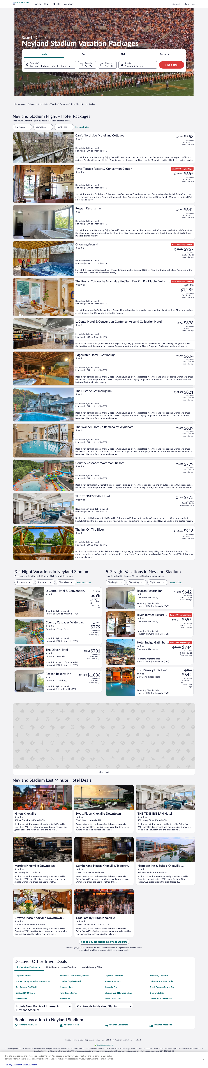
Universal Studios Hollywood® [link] (74, 976)
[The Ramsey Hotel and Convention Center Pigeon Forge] (164, 681)
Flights (56, 4)
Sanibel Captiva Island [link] (70, 981)
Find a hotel (171, 65)
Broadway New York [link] (159, 976)
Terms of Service (30, 1065)
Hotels (37, 4)
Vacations (69, 4)
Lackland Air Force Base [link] (161, 999)
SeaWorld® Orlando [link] (25, 993)
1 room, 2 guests (134, 66)
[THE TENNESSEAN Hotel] (134, 508)
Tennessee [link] (64, 104)
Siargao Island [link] (66, 987)
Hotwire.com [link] (19, 104)
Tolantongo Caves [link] (68, 993)
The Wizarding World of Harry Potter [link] (33, 981)
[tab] (44, 54)
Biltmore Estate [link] (157, 993)
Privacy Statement (14, 1065)
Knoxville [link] (75, 104)
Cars (46, 4)
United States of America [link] (48, 104)
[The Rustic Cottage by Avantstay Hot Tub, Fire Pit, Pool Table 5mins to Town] (134, 297)
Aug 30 (109, 66)
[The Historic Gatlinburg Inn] (134, 404)
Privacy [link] (68, 1040)
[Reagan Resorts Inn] (134, 222)
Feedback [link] (137, 1040)
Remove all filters (82, 127)
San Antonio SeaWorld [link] (26, 987)
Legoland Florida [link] (23, 976)
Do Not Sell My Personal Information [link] (117, 1040)
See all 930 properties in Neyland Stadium (104, 942)
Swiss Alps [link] (65, 999)
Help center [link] (89, 1040)
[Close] (203, 1059)
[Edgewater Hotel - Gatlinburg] (134, 368)
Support (176, 4)
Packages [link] (31, 104)
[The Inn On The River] (134, 543)
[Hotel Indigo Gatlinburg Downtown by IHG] (164, 652)
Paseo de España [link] (112, 981)
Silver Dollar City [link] (112, 999)
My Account (189, 4)
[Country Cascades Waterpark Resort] (134, 475)
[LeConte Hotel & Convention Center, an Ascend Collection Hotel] (134, 334)
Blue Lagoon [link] (21, 999)
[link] (36, 1025)
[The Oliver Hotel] (73, 657)
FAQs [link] (98, 1040)
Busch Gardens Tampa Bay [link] (162, 987)
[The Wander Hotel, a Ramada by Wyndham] (134, 440)
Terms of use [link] (78, 1040)
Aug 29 (88, 66)
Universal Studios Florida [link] (161, 981)
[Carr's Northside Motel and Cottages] (134, 147)
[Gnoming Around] (134, 258)
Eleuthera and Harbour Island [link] (118, 993)
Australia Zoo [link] (111, 987)
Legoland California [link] (114, 976)
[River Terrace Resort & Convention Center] (134, 184)
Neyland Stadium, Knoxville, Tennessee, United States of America (53, 66)
